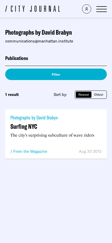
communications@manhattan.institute (39, 41)
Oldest (98, 94)
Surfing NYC (23, 126)
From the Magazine (30, 151)
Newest (83, 94)
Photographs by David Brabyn (34, 117)
